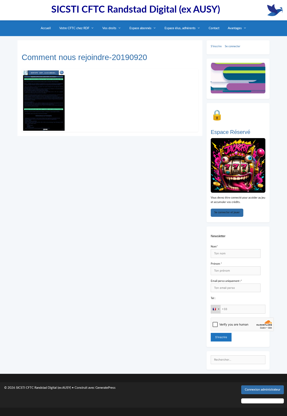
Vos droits (109, 28)
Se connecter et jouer (227, 212)
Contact (214, 28)
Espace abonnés (140, 28)
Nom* (214, 246)
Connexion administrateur (262, 389)
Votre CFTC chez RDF (74, 28)
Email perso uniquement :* (226, 281)
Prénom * (216, 264)
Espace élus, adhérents (180, 28)
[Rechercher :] (238, 359)
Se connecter (232, 46)
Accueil (46, 28)
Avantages (235, 28)
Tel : (213, 298)
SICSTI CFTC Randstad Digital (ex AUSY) (135, 9)
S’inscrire (216, 46)
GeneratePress (105, 387)
